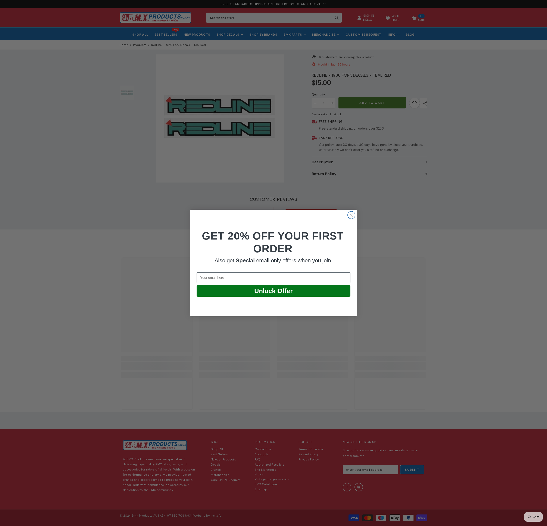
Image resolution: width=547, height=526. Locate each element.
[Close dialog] (351, 215)
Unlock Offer (273, 290)
